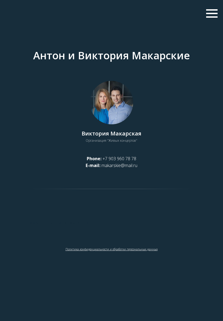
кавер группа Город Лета (59, 222)
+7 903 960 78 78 (119, 159)
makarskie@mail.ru (119, 165)
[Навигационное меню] (212, 13)
